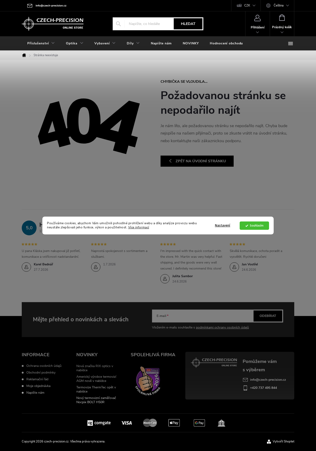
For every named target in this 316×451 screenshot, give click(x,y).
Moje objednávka (38, 386)
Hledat (188, 23)
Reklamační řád (37, 379)
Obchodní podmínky (41, 372)
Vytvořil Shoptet (283, 441)
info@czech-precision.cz (268, 379)
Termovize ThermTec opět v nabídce (96, 389)
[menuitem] (41, 43)
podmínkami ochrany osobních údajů (222, 327)
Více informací (138, 227)
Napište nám (35, 393)
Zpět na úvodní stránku (201, 161)
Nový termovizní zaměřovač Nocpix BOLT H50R (96, 400)
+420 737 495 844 (263, 388)
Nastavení (222, 225)
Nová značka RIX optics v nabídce (94, 368)
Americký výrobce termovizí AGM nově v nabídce (96, 378)
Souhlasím (256, 225)
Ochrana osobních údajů (44, 366)
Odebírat (268, 316)
